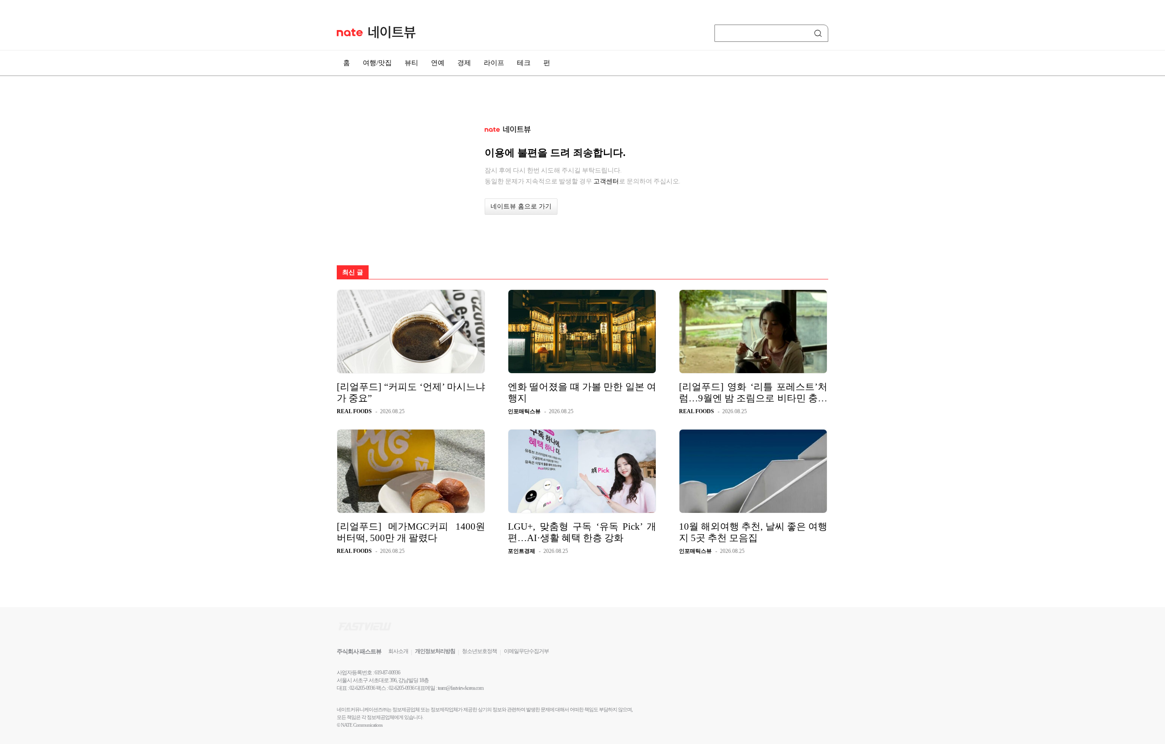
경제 (464, 62)
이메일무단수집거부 (526, 651)
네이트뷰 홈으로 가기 (521, 206)
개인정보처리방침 (435, 651)
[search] (819, 33)
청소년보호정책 (479, 651)
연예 (438, 62)
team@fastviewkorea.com (460, 688)
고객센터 (606, 181)
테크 (524, 62)
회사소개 (398, 651)
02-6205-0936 (362, 688)
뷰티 (411, 62)
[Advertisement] (873, 244)
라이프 (494, 62)
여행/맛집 (377, 62)
